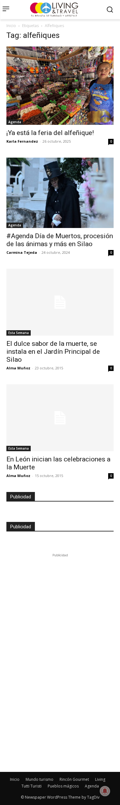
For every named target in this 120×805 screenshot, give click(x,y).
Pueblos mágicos (63, 786)
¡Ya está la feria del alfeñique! (50, 133)
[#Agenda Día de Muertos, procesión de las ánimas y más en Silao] (60, 193)
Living (100, 779)
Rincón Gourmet (74, 779)
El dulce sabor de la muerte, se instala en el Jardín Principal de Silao (53, 351)
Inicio (11, 25)
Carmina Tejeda (21, 252)
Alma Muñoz (18, 368)
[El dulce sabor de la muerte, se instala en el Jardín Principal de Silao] (60, 302)
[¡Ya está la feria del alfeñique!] (60, 85)
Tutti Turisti (31, 786)
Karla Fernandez (22, 141)
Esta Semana (18, 333)
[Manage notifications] (105, 791)
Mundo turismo (39, 779)
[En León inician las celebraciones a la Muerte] (60, 417)
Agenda (14, 122)
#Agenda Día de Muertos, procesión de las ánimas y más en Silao (59, 240)
